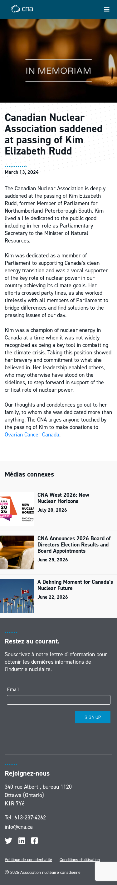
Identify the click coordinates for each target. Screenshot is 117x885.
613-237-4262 (30, 817)
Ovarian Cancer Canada (32, 434)
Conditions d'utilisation (80, 860)
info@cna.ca (19, 827)
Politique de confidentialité (28, 860)
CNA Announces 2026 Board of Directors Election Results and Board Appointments (73, 545)
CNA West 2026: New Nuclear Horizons (63, 498)
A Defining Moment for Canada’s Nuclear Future (75, 585)
